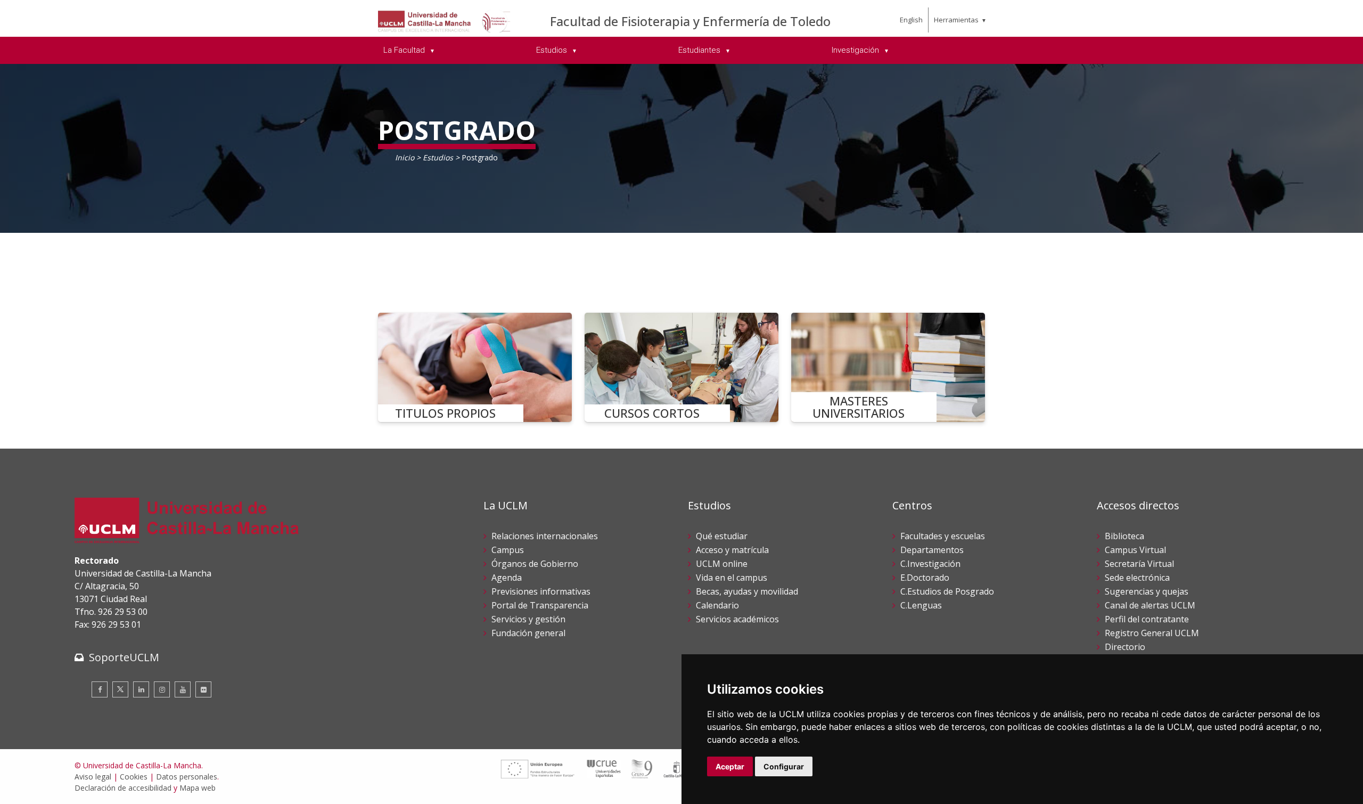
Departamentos (932, 550)
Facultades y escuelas (942, 536)
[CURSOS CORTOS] (681, 367)
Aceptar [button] (730, 766)
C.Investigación (930, 564)
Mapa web (197, 788)
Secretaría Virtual (1139, 564)
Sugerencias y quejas (1146, 591)
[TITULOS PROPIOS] (475, 367)
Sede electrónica (1137, 577)
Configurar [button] (783, 766)
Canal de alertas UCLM (1150, 605)
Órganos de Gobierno (534, 564)
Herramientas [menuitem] (956, 20)
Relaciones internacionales (544, 536)
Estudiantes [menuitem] (700, 50)
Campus (507, 550)
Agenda (506, 577)
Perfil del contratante (1147, 619)
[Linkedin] (141, 689)
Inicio (404, 157)
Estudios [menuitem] (552, 50)
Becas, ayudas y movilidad (747, 591)
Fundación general (528, 633)
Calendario (717, 605)
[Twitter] (120, 689)
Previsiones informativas (540, 591)
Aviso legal (93, 776)
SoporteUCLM (124, 657)
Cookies (133, 776)
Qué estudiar (722, 536)
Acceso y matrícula (732, 550)
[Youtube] (183, 689)
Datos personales (186, 776)
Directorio (1125, 647)
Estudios (439, 157)
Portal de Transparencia (539, 605)
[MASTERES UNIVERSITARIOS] (888, 367)
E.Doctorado (924, 577)
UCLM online (722, 564)
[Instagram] (162, 689)
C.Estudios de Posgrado (947, 591)
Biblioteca (1124, 536)
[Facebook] (100, 689)
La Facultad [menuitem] (405, 50)
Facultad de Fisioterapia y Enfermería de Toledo (690, 21)
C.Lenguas (921, 605)
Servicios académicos (737, 619)
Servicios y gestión (528, 619)
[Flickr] (203, 689)
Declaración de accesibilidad (123, 788)
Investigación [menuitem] (856, 50)
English (911, 20)
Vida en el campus (731, 577)
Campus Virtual (1135, 550)
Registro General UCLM (1152, 633)
